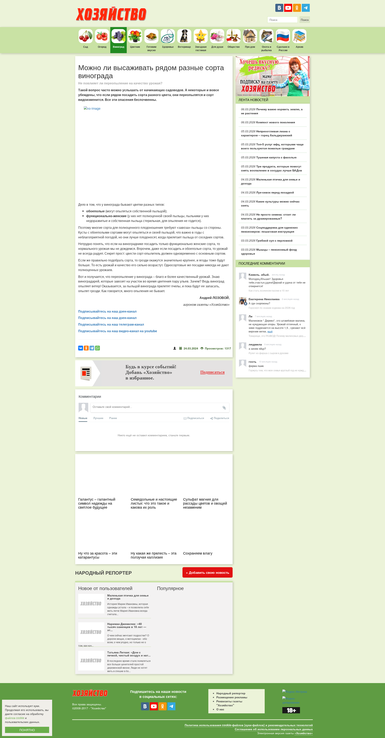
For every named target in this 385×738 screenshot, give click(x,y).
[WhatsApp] (97, 348)
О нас (220, 709)
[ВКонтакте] (279, 8)
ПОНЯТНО (27, 730)
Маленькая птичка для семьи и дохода (270, 181)
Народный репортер (230, 693)
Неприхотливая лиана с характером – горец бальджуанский (266, 133)
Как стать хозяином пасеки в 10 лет (269, 290)
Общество (234, 47)
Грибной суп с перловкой (267, 240)
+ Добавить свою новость (207, 572)
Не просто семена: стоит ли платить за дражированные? (268, 216)
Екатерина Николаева (264, 299)
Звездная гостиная (201, 48)
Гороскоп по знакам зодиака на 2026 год (272, 307)
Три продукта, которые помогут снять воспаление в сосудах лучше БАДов (271, 168)
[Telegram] (306, 8)
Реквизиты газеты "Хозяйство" (229, 703)
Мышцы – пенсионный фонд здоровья (269, 251)
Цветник (135, 47)
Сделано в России (283, 48)
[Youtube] (288, 8)
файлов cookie (14, 718)
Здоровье (168, 47)
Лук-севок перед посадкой (267, 192)
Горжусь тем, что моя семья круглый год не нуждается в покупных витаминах (292, 370)
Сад (85, 47)
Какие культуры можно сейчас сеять (270, 203)
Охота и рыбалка (266, 48)
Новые (83, 418)
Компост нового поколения (268, 122)
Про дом (250, 47)
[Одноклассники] (297, 8)
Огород (102, 47)
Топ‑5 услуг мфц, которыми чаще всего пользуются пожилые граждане (272, 146)
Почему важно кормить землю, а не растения (272, 111)
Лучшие (98, 418)
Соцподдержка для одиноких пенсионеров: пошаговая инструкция (269, 229)
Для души (217, 47)
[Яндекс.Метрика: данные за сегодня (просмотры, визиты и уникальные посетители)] (294, 691)
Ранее (113, 418)
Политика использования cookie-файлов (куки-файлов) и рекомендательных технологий (249, 725)
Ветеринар (184, 47)
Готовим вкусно (151, 48)
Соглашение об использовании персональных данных (274, 729)
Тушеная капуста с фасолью (269, 157)
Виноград (118, 47)
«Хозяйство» (304, 733)
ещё (270, 331)
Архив (299, 47)
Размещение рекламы (231, 697)
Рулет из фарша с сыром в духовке (269, 353)
